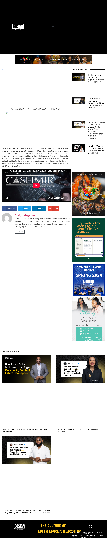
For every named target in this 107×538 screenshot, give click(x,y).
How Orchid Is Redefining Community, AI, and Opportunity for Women (96, 103)
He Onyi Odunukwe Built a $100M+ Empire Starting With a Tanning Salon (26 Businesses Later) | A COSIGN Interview (96, 130)
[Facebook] (78, 526)
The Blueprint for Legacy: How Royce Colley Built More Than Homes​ (96, 78)
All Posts (20, 232)
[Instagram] (84, 526)
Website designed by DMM (83, 532)
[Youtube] (97, 526)
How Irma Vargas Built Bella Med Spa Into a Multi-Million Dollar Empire (96, 149)
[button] (53, 26)
